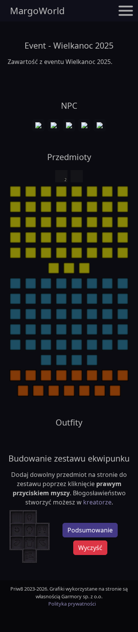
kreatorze (97, 502)
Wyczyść (90, 548)
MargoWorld (37, 10)
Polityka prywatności (72, 603)
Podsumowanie (90, 530)
